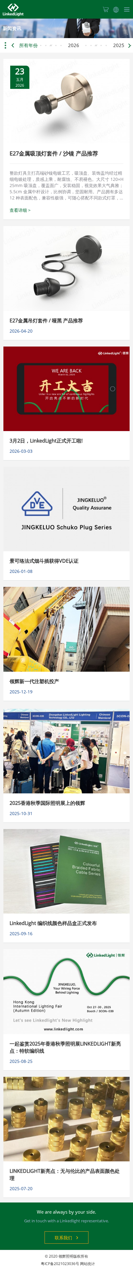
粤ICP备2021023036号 (60, 1263)
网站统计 (87, 1263)
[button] (128, 45)
